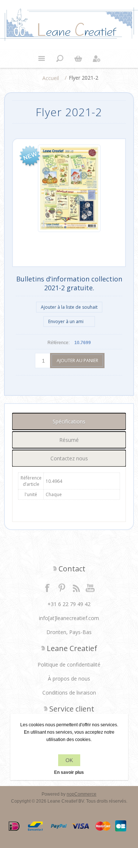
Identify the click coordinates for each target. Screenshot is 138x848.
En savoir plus (69, 772)
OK (69, 760)
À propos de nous (69, 678)
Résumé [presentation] (69, 439)
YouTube (90, 587)
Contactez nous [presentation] (69, 458)
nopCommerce (81, 794)
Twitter (62, 587)
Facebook (47, 587)
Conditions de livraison (69, 692)
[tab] (69, 421)
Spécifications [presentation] (69, 421)
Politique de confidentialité (69, 664)
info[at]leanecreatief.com (69, 618)
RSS (76, 587)
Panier (78, 58)
